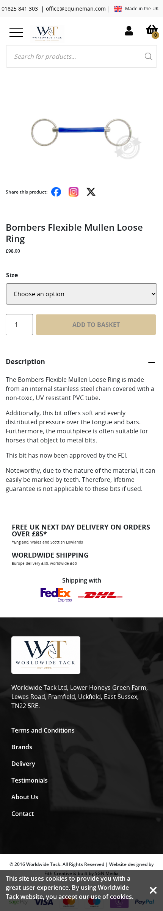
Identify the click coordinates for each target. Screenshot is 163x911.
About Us (24, 797)
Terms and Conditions (43, 730)
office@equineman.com (76, 8)
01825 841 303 (20, 8)
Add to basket (96, 324)
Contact (22, 813)
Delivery (23, 763)
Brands (21, 747)
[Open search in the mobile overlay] (81, 56)
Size (12, 275)
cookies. (121, 896)
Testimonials (29, 780)
